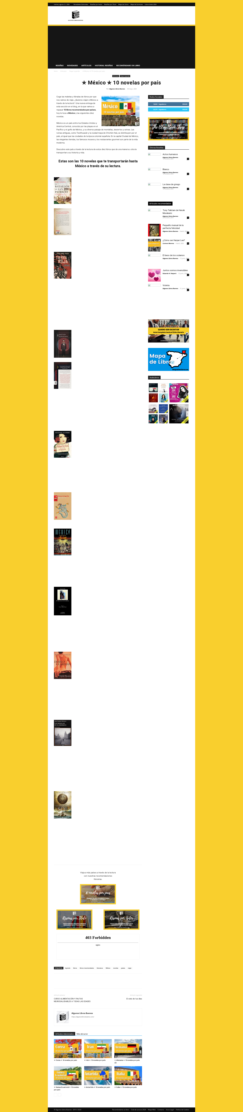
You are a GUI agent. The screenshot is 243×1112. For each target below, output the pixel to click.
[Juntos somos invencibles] (154, 275)
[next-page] (59, 1094)
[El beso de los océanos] (154, 260)
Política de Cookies (182, 1110)
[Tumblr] (91, 983)
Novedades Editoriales (81, 4)
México (108, 968)
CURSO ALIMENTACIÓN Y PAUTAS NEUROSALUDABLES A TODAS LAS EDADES (72, 1000)
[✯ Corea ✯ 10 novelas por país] (68, 1048)
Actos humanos (170, 154)
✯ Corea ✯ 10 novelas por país (65, 1060)
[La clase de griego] (154, 189)
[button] (186, 66)
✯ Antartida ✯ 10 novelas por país (97, 1087)
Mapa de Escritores (136, 4)
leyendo (67, 968)
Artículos (86, 65)
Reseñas (60, 65)
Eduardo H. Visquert (169, 273)
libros (75, 968)
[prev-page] (55, 1094)
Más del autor (82, 1034)
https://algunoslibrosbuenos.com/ (83, 1017)
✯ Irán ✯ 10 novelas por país (95, 1060)
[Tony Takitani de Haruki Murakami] (154, 215)
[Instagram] (183, 4)
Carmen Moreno (168, 243)
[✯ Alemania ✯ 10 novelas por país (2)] (128, 1048)
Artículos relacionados (64, 1034)
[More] (97, 983)
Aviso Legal (170, 1110)
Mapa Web (152, 1110)
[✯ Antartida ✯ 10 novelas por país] (98, 1075)
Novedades (72, 65)
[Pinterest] (68, 983)
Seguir (184, 104)
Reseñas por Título (110, 4)
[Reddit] (92, 1021)
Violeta (166, 285)
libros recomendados (87, 968)
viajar (129, 968)
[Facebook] (56, 983)
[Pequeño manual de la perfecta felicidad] (154, 230)
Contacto (161, 1110)
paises (123, 968)
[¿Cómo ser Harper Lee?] (154, 245)
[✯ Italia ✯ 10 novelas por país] (128, 1075)
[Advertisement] (121, 43)
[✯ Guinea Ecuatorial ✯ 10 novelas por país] (68, 1075)
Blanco (166, 169)
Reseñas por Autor (96, 4)
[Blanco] (154, 174)
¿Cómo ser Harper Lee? (174, 240)
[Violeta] (154, 290)
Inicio (56, 71)
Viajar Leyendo (74, 71)
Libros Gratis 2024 (150, 4)
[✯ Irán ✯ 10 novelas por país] (98, 1048)
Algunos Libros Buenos (117, 89)
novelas (115, 968)
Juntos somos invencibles (175, 270)
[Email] (85, 983)
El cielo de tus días (134, 999)
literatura (100, 968)
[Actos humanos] (154, 159)
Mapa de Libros (123, 4)
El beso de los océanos (174, 255)
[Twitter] (187, 4)
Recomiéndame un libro (128, 65)
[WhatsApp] (73, 983)
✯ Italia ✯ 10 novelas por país (125, 1087)
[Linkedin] (79, 983)
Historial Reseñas (104, 65)
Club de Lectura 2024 (138, 1110)
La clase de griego (171, 184)
